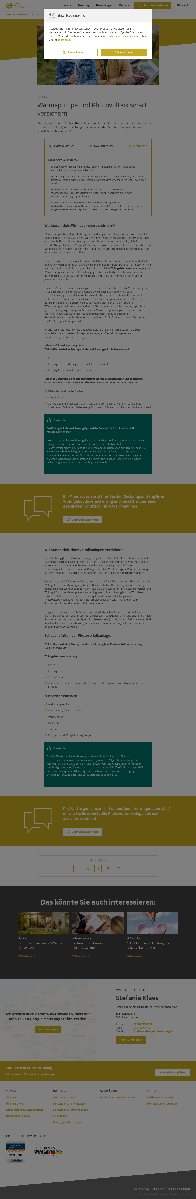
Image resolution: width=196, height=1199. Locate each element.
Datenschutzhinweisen (121, 36)
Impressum (64, 39)
